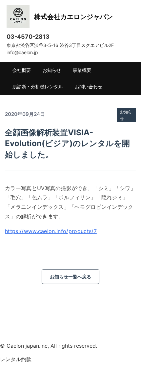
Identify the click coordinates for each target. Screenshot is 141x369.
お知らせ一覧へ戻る (70, 276)
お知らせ (52, 70)
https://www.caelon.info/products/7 (51, 231)
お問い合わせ (88, 86)
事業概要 (82, 70)
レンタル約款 (15, 359)
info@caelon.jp (22, 52)
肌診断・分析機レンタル (37, 86)
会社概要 (21, 70)
